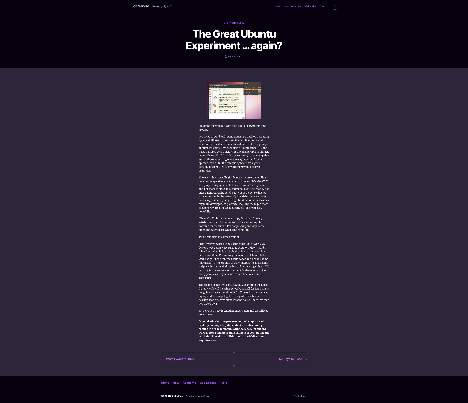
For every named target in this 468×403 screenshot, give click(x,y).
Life (226, 23)
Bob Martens (140, 6)
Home (278, 6)
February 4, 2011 (235, 56)
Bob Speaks (310, 6)
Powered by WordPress (197, 396)
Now (286, 6)
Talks (321, 6)
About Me (296, 6)
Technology (237, 23)
